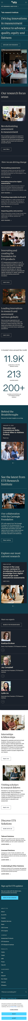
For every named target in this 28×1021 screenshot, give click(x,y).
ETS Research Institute (9, 6)
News (2, 924)
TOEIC (3, 955)
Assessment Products (7, 938)
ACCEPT (14, 1018)
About (3, 911)
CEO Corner (4, 927)
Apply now (6, 758)
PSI (2, 972)
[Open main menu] (2, 2)
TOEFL (3, 952)
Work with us (7, 828)
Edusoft (3, 975)
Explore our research (10, 45)
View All (3, 965)
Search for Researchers (11, 624)
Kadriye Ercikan (8, 643)
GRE (2, 958)
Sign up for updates (9, 897)
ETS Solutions (5, 941)
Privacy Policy (14, 1006)
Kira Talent (4, 979)
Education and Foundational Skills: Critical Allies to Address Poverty (13, 431)
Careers (3, 918)
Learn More (6, 149)
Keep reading (5, 177)
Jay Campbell (7, 667)
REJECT (14, 1013)
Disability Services (6, 921)
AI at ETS (3, 915)
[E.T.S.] (14, 2)
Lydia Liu (5, 693)
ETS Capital (4, 930)
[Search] (26, 992)
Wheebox (3, 985)
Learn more (6, 282)
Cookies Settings (14, 1009)
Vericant (3, 982)
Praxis (3, 962)
